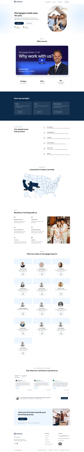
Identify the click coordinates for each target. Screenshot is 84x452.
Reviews (46, 437)
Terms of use (56, 450)
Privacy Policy (50, 450)
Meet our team (47, 441)
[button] (48, 1)
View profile (23, 274)
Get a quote (47, 435)
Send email (20, 111)
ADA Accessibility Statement (42, 450)
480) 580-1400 (24, 271)
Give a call (39, 111)
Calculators (60, 1)
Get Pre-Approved (58, 111)
